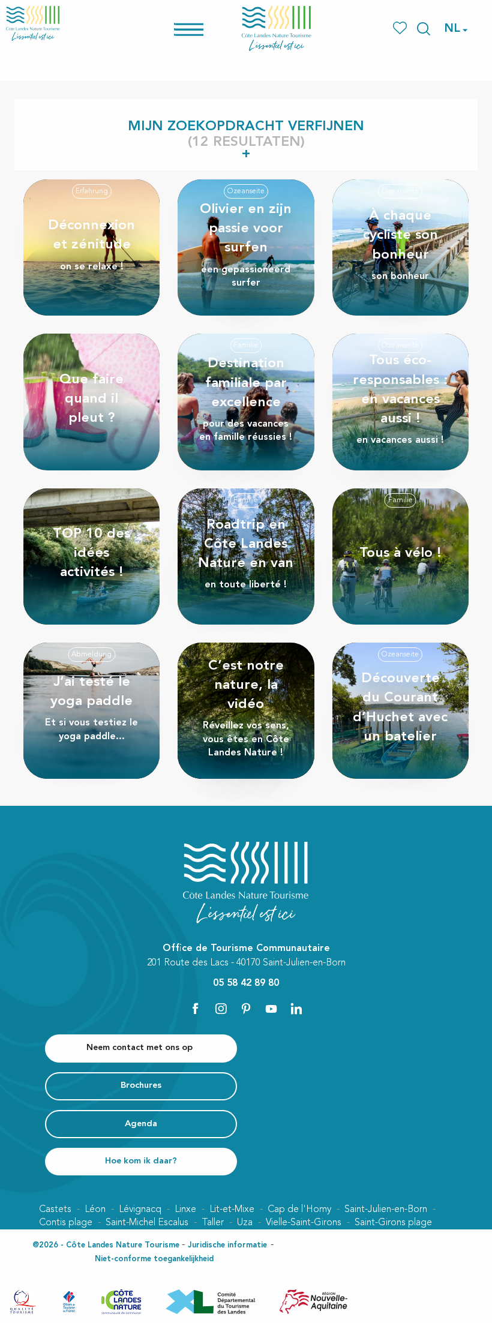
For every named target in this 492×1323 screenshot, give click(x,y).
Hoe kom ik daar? (141, 1161)
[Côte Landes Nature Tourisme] (277, 28)
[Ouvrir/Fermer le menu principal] (204, 28)
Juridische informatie (227, 1245)
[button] (423, 28)
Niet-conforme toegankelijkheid (154, 1259)
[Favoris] (401, 28)
